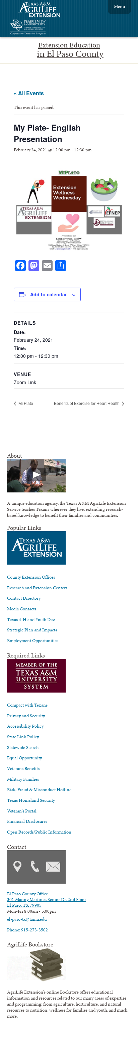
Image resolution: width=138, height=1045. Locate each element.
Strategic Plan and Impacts (32, 629)
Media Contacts (21, 608)
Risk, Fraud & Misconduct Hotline (39, 789)
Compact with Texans (27, 705)
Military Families (23, 779)
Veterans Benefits (23, 768)
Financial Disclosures (27, 821)
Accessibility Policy (25, 726)
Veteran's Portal (22, 810)
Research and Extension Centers (37, 587)
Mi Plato (25, 403)
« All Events (29, 93)
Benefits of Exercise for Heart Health (87, 403)
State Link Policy (23, 736)
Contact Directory (24, 598)
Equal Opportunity (24, 757)
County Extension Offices (31, 577)
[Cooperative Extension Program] (46, 27)
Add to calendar (48, 294)
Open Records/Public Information (39, 832)
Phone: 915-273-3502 (27, 929)
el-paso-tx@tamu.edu (27, 919)
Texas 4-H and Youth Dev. (31, 619)
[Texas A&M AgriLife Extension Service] (43, 10)
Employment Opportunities (32, 640)
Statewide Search (23, 747)
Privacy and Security (26, 715)
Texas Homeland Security (31, 800)
